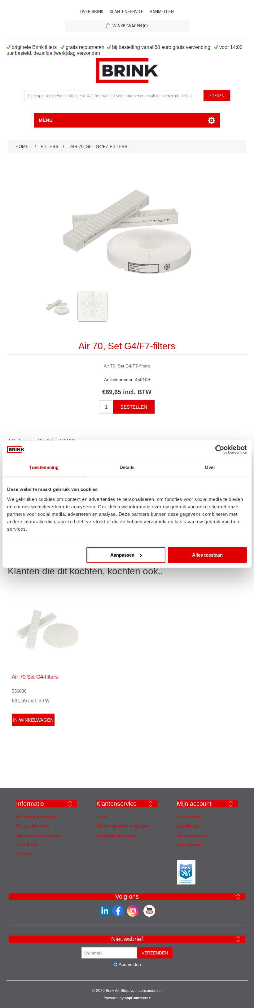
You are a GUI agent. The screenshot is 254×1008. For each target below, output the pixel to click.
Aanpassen (122, 555)
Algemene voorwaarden (39, 835)
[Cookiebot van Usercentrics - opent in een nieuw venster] (220, 449)
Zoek (101, 816)
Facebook (105, 911)
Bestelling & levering (36, 816)
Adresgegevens (192, 835)
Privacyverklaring (33, 825)
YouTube (149, 911)
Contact (23, 853)
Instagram (133, 911)
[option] (57, 308)
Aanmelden (162, 11)
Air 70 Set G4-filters (35, 677)
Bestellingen (189, 825)
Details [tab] (127, 467)
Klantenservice (126, 11)
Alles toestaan (207, 555)
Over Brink (91, 11)
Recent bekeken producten (122, 825)
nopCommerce (138, 998)
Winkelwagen (190, 844)
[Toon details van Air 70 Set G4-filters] (47, 629)
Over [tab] (210, 467)
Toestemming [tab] (44, 467)
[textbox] (114, 95)
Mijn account (189, 816)
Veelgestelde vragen (116, 835)
